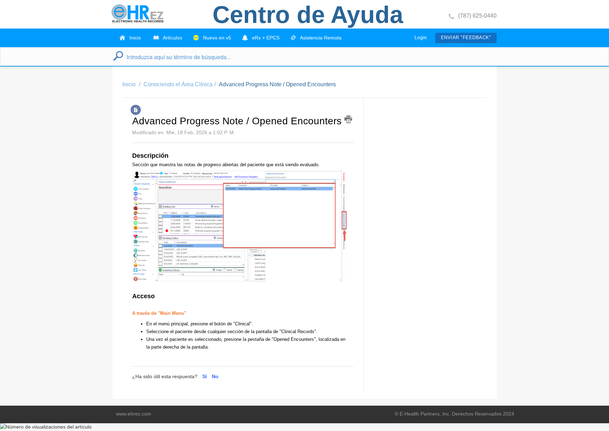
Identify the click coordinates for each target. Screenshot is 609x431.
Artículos (172, 37)
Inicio (134, 37)
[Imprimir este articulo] (348, 119)
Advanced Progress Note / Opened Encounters (277, 84)
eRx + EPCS (265, 37)
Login (420, 37)
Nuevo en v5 (216, 37)
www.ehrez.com (133, 414)
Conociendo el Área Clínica (178, 84)
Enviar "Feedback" (466, 37)
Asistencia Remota (320, 37)
